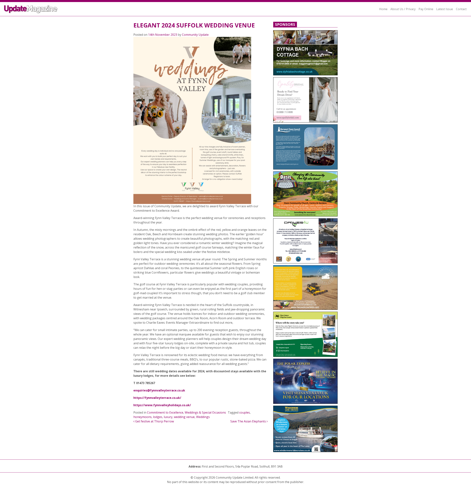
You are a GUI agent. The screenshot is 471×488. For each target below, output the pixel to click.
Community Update (195, 35)
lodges (157, 417)
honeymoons (142, 417)
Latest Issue (444, 9)
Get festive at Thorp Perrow (154, 421)
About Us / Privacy (403, 9)
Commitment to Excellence (165, 412)
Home (383, 9)
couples (244, 412)
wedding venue (184, 417)
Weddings (203, 417)
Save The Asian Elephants (248, 421)
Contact (461, 9)
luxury (168, 417)
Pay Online (426, 9)
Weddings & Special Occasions (205, 412)
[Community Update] (30, 9)
